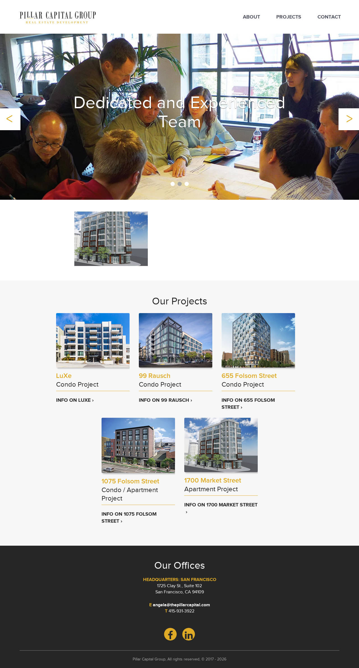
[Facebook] (170, 634)
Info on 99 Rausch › (165, 400)
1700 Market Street (212, 480)
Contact (329, 17)
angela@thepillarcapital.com (181, 604)
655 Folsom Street (249, 376)
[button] (10, 119)
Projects (288, 17)
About (251, 17)
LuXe (64, 376)
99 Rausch (155, 376)
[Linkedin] (188, 634)
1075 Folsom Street (130, 481)
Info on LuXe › (75, 400)
